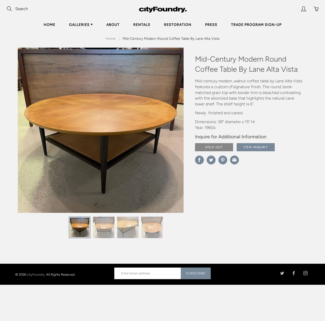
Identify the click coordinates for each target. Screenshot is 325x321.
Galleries (80, 25)
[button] (169, 132)
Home (49, 25)
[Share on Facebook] (199, 160)
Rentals (141, 25)
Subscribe (196, 273)
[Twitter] (282, 273)
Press (211, 25)
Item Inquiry (255, 147)
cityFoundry (36, 274)
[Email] (234, 160)
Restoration (177, 25)
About (113, 25)
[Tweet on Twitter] (211, 160)
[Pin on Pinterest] (222, 160)
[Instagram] (305, 273)
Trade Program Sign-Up (256, 25)
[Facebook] (293, 273)
